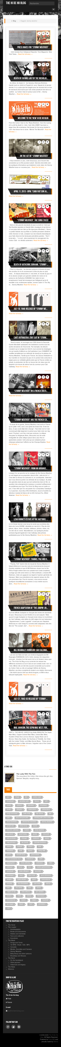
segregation (11, 863)
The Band (11, 958)
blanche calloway (13, 830)
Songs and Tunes (16, 943)
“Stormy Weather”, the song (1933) (32, 220)
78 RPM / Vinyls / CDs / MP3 (20, 945)
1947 (31, 904)
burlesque (10, 875)
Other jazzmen (15, 962)
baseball (45, 900)
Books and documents (18, 931)
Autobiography (15, 929)
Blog (14, 21)
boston (9, 896)
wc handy (25, 842)
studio (35, 826)
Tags (8, 789)
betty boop (23, 826)
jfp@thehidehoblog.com (15, 1011)
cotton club (37, 797)
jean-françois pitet (22, 817)
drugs (17, 797)
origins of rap (11, 892)
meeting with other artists (42, 817)
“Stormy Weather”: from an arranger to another (31, 468)
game (9, 855)
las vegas (10, 904)
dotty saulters (39, 830)
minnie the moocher (29, 822)
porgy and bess (12, 813)
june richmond (46, 875)
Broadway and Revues (18, 956)
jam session (40, 892)
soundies (38, 871)
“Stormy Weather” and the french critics (31, 419)
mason (23, 900)
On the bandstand (16, 960)
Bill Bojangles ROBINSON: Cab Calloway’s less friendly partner (31, 650)
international (46, 879)
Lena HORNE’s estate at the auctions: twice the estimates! (31, 519)
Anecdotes (14, 938)
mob (29, 888)
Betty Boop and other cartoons (21, 954)
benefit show (21, 855)
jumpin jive (10, 826)
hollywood (30, 859)
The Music (11, 940)
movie (9, 805)
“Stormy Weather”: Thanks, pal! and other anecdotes (31, 559)
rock (20, 850)
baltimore (36, 838)
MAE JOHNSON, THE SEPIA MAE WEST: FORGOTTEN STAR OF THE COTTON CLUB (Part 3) (31, 727)
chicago (24, 838)
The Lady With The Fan (25, 773)
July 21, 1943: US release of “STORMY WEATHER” (31, 698)
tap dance (39, 813)
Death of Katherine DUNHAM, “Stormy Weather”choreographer (31, 264)
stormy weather (47, 822)
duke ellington (24, 871)
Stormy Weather (15, 951)
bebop (29, 896)
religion (34, 900)
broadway (43, 805)
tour (29, 867)
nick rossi (37, 883)
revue (20, 867)
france (37, 801)
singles (9, 879)
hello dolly (26, 813)
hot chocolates (23, 883)
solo (46, 801)
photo (39, 888)
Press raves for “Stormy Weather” (32, 47)
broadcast (10, 801)
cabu (8, 817)
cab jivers (10, 834)
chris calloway (25, 863)
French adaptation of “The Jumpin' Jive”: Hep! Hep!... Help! (31, 607)
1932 (19, 896)
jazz (8, 797)
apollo (35, 834)
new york (46, 834)
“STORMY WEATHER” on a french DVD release (31, 390)
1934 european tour (14, 859)
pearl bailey (23, 834)
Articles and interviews (17, 934)
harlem (26, 830)
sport (34, 879)
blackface (10, 850)
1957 (8, 908)
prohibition (42, 904)
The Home (11, 925)
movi (21, 875)
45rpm (30, 846)
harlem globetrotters (43, 867)
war (50, 813)
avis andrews (11, 838)
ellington (19, 809)
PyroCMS (52, 1039)
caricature (39, 863)
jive (26, 797)
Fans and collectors (17, 936)
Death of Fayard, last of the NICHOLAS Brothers (31, 78)
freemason (41, 896)
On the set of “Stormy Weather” (34, 156)
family (9, 809)
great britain (35, 855)
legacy (30, 850)
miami (21, 904)
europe (19, 846)
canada (9, 883)
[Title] (9, 777)
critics (50, 863)
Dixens (55, 1042)
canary (9, 846)
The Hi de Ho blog (16, 3)
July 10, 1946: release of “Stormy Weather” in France (31, 308)
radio (41, 859)
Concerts (13, 947)
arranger (10, 867)
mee (8, 888)
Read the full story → (25, 54)
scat (39, 846)
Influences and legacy (17, 965)
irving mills (41, 850)
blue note (32, 875)
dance (48, 883)
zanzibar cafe (24, 801)
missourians (32, 809)
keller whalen (21, 879)
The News (11, 967)
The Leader (12, 927)
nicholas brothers (40, 842)
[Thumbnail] (30, 39)
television (31, 805)
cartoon (19, 805)
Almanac (11, 969)
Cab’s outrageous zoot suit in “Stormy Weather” (31, 337)
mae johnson (11, 842)
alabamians (46, 809)
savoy (47, 838)
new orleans (26, 892)
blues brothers (12, 822)
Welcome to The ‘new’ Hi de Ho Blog (33, 118)
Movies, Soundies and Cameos (21, 949)
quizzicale (10, 871)
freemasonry (11, 900)
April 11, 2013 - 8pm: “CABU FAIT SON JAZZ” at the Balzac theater (31, 191)
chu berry (19, 888)
